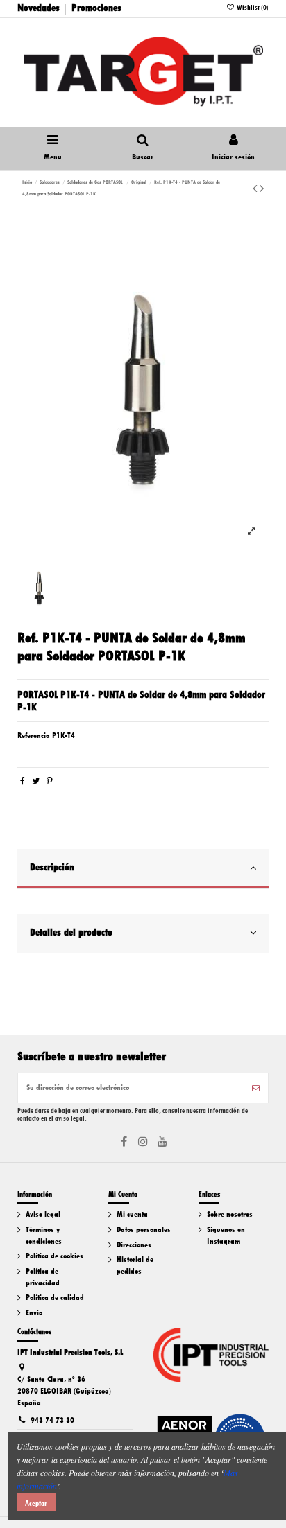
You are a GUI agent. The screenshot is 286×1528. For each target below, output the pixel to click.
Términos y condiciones (44, 1235)
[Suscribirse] (256, 1088)
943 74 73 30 (52, 1420)
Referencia (33, 735)
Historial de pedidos (135, 1265)
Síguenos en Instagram (226, 1235)
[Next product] (262, 188)
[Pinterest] (50, 781)
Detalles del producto (71, 932)
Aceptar (36, 1503)
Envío (34, 1312)
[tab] (142, 869)
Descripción (52, 866)
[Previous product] (256, 188)
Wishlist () (252, 7)
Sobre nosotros (230, 1214)
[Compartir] (22, 781)
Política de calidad (55, 1297)
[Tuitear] (36, 781)
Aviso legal (43, 1214)
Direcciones (134, 1244)
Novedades (38, 7)
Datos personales (144, 1229)
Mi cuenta (132, 1214)
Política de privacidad (43, 1277)
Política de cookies (54, 1256)
